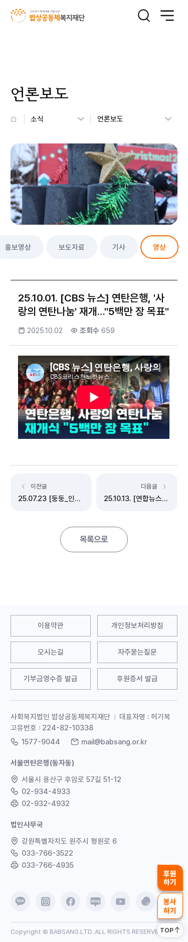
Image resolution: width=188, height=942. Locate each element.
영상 (159, 247)
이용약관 (51, 625)
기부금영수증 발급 (51, 678)
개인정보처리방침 (137, 625)
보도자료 (72, 247)
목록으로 (94, 539)
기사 (118, 247)
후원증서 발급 (137, 678)
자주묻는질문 (137, 652)
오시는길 (51, 652)
